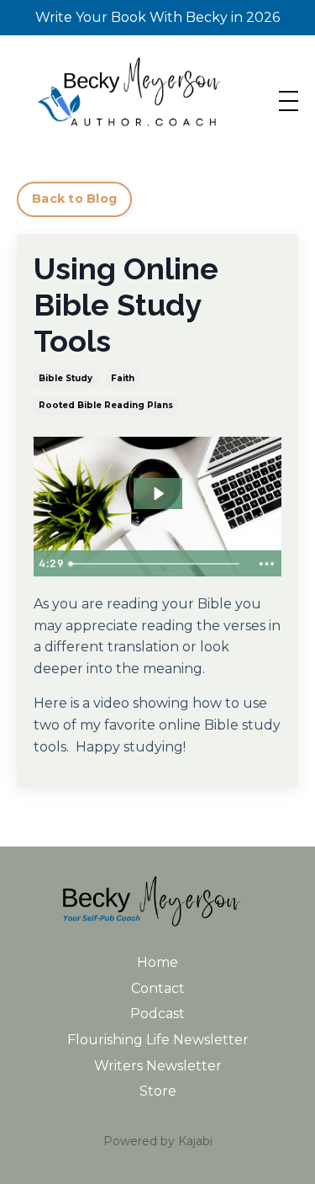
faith (122, 378)
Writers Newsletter (158, 1066)
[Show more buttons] (266, 563)
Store (157, 1091)
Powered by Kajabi (158, 1141)
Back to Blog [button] (74, 198)
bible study (65, 378)
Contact (158, 988)
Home (157, 962)
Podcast (157, 1014)
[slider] (157, 563)
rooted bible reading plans (106, 405)
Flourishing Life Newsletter (158, 1040)
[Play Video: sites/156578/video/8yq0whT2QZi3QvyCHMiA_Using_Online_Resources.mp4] (158, 493)
